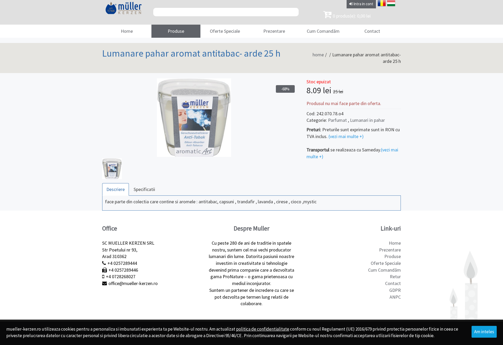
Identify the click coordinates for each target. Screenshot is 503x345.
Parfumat (337, 120)
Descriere (115, 189)
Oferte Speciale (225, 31)
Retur (395, 276)
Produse (176, 31)
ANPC (395, 297)
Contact (372, 31)
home (318, 55)
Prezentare (274, 31)
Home (127, 31)
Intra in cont (363, 3)
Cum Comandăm (323, 31)
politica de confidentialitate (262, 329)
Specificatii (144, 189)
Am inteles (484, 332)
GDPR (395, 290)
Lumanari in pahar (367, 120)
